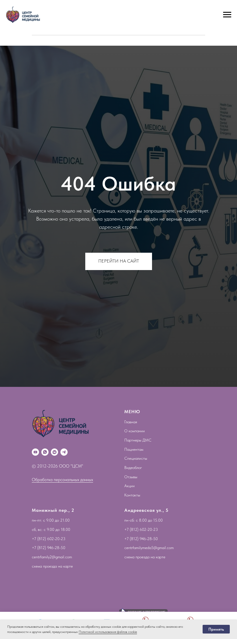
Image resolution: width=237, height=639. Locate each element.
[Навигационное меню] (227, 15)
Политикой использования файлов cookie (108, 632)
